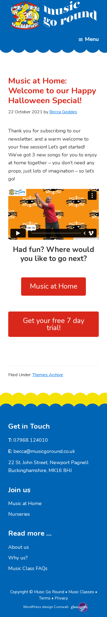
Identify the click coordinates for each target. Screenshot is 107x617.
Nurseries (19, 514)
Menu (92, 39)
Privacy (61, 598)
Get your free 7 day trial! (53, 324)
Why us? (18, 557)
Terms (44, 598)
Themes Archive (47, 375)
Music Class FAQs (27, 568)
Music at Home (53, 286)
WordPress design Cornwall (46, 606)
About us (18, 547)
